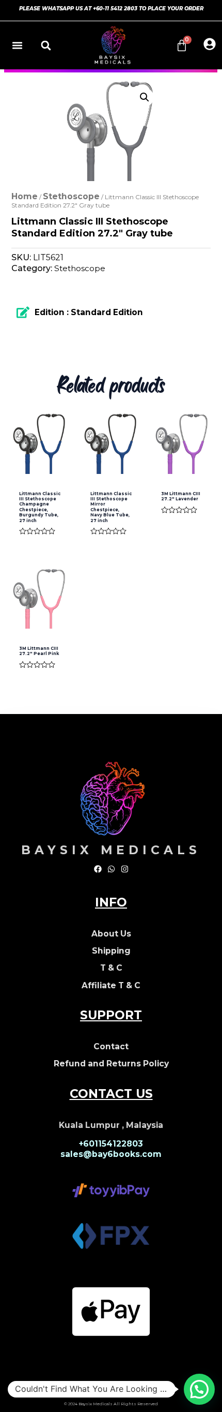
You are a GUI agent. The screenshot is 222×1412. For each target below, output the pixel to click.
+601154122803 (111, 1144)
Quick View (40, 463)
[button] (17, 45)
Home (24, 196)
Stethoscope (71, 196)
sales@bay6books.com (111, 1154)
